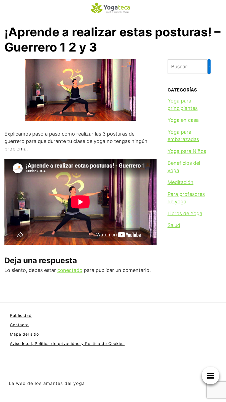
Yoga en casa (183, 120)
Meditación (180, 182)
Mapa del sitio (24, 334)
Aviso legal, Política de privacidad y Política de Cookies (67, 343)
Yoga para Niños (187, 151)
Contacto (19, 324)
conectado (69, 270)
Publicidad (21, 315)
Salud (174, 225)
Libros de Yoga (185, 213)
